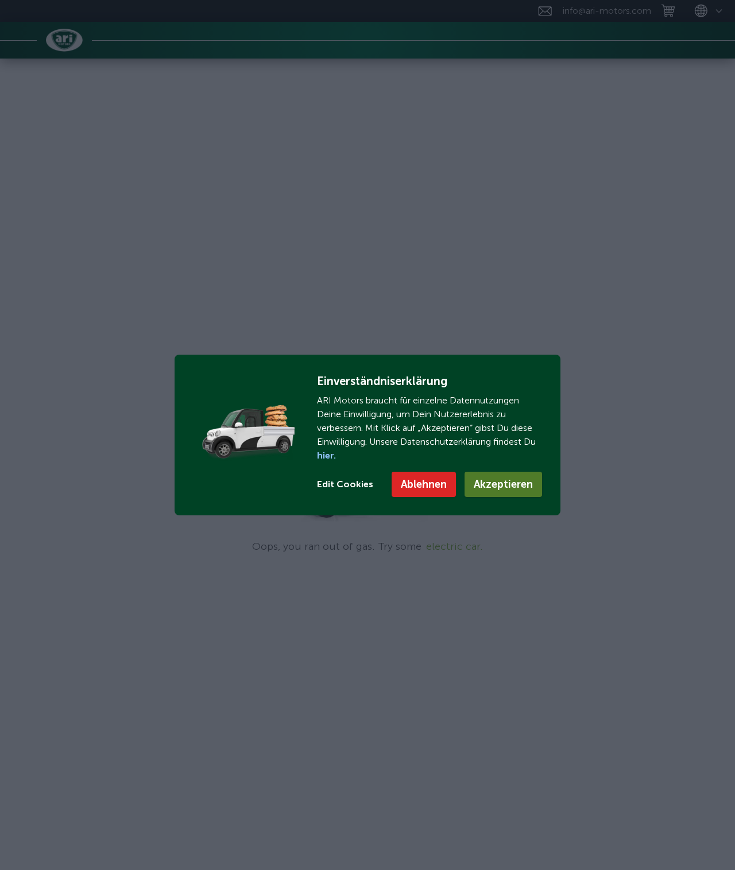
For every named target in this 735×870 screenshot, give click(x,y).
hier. (326, 455)
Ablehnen (424, 484)
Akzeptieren (503, 484)
